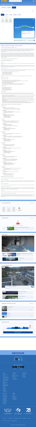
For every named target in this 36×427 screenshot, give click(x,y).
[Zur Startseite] (4, 1)
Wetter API (4, 383)
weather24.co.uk (5, 391)
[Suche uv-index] (32, 11)
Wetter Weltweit (5, 401)
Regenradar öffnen (18, 332)
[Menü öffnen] (35, 1)
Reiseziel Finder (14, 397)
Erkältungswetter (15, 398)
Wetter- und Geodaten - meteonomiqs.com (6, 385)
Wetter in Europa (5, 400)
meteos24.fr (4, 387)
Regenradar (14, 374)
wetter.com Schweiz (5, 379)
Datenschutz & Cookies (10, 418)
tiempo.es (4, 386)
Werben (4, 381)
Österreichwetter (5, 398)
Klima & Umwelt (14, 399)
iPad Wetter (23, 375)
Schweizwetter (4, 397)
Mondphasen (9, 7)
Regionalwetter (5, 399)
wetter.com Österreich (5, 380)
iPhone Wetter (24, 374)
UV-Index (14, 7)
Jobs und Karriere (4, 418)
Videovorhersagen (5, 374)
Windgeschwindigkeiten (15, 375)
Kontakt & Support (24, 418)
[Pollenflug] (33, 1)
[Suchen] (20, 1)
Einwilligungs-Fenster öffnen (17, 418)
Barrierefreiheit (8, 420)
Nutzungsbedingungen (14, 420)
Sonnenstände (3, 7)
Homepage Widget (5, 382)
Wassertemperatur (15, 379)
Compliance (3, 420)
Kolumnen (4, 375)
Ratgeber (14, 393)
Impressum (29, 418)
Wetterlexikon (4, 402)
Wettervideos (5, 393)
